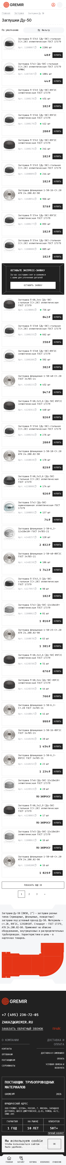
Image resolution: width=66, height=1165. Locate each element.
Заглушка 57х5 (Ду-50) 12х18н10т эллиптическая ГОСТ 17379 (39, 833)
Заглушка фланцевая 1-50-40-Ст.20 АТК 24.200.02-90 (39, 858)
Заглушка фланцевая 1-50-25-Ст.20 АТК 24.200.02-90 (39, 631)
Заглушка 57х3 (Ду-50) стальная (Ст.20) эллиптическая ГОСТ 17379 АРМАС (39, 67)
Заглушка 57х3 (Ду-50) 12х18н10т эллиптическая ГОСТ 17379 (39, 606)
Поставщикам (8, 1060)
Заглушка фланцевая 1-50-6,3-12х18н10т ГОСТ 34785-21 (37, 530)
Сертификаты (8, 1065)
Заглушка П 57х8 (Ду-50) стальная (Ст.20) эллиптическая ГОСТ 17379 (39, 327)
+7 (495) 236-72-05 (20, 1014)
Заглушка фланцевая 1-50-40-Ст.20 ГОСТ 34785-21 (39, 377)
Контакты (6, 1048)
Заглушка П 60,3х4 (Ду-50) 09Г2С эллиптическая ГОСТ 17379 (38, 681)
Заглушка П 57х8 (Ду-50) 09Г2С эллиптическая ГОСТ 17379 (37, 352)
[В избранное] (12, 55)
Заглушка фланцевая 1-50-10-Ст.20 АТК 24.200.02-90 (39, 453)
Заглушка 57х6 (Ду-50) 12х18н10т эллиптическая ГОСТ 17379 (39, 782)
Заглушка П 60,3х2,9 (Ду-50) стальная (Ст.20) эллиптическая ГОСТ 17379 (38, 808)
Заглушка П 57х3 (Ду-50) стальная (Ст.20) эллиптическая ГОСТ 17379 (39, 40)
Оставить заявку (33, 285)
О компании (10, 1040)
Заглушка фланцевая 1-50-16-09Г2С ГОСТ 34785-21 (39, 732)
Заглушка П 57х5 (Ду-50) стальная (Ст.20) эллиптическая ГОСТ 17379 (39, 167)
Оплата (60, 1058)
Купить (57, 55)
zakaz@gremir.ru (17, 1022)
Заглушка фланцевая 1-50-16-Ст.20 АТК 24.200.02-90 (39, 192)
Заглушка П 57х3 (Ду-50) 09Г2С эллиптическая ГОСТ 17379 (37, 141)
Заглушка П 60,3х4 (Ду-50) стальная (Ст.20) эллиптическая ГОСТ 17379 (38, 302)
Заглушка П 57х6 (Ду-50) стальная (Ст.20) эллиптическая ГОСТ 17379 (39, 427)
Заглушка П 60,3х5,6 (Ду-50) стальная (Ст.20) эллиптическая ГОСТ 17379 (38, 479)
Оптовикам (7, 1054)
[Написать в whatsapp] (52, 1015)
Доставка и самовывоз (52, 1053)
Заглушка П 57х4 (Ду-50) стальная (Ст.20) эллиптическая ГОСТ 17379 (39, 242)
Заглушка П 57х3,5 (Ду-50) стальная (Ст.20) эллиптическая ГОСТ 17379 (38, 581)
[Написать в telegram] (45, 1015)
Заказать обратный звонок (22, 1029)
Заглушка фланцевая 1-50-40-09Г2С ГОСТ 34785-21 (39, 555)
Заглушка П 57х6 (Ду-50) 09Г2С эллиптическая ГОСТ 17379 (37, 116)
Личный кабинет (56, 1133)
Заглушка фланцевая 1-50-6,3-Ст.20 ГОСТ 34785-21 (37, 706)
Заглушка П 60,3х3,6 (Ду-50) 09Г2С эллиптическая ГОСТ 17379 (40, 656)
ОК (54, 1144)
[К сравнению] (6, 55)
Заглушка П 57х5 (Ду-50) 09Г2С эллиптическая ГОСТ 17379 (37, 91)
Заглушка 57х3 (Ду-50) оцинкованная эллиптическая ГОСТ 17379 (39, 505)
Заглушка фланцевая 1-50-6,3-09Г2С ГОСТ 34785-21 (37, 757)
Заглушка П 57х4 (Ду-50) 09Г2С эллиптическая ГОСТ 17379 (37, 217)
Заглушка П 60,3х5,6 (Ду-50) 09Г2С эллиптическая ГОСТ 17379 (40, 402)
